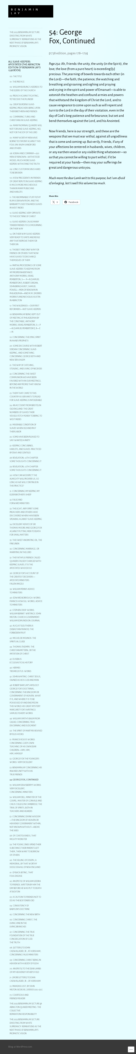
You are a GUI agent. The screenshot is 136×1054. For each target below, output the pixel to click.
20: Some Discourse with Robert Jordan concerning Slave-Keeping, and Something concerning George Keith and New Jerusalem (26, 353)
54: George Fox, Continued (24, 780)
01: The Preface (17, 82)
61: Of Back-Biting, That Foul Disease (21, 874)
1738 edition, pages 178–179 (68, 53)
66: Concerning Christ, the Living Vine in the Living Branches (23, 923)
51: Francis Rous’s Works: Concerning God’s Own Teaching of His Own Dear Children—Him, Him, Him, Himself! (23, 746)
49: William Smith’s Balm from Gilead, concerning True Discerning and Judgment (25, 722)
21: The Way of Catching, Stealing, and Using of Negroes (26, 367)
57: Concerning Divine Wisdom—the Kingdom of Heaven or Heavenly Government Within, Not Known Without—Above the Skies (25, 823)
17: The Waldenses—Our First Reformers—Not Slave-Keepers (25, 307)
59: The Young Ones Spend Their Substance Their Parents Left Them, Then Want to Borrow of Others (25, 849)
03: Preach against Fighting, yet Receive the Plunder (24, 97)
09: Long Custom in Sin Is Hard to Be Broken (25, 171)
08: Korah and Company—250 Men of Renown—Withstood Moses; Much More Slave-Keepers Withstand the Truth (25, 158)
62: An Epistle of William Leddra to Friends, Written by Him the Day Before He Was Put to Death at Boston (25, 886)
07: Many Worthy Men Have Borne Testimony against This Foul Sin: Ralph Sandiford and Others (25, 143)
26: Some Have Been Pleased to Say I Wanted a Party (24, 439)
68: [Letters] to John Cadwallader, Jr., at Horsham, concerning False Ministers (25, 951)
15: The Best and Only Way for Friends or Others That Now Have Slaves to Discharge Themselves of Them (24, 255)
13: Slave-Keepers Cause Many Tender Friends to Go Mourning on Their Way (26, 225)
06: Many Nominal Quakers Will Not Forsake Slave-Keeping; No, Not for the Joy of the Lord (26, 129)
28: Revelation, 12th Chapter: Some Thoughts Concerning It (25, 460)
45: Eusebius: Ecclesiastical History (21, 661)
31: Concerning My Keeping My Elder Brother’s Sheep (25, 493)
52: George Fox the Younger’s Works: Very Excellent (24, 760)
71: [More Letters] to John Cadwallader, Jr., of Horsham (25, 979)
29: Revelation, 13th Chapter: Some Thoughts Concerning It (25, 468)
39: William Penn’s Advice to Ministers (22, 591)
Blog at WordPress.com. (20, 1047)
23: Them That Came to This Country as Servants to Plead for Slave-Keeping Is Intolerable (26, 396)
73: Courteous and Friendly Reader (19, 997)
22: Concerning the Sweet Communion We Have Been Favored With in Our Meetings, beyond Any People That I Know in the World (25, 381)
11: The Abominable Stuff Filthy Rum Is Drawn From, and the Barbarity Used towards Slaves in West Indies (26, 202)
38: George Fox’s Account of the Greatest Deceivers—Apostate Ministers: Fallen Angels (24, 578)
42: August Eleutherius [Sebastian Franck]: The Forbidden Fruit (22, 629)
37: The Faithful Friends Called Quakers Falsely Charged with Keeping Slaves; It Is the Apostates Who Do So (25, 562)
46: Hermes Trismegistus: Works (20, 669)
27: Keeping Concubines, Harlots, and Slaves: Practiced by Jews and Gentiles (25, 449)
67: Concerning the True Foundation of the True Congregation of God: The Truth (22, 937)
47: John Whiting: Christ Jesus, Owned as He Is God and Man (25, 678)
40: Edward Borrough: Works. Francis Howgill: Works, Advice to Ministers (26, 601)
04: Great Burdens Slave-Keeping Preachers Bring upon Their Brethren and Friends (25, 108)
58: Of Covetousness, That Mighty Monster (23, 837)
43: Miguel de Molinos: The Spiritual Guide (23, 640)
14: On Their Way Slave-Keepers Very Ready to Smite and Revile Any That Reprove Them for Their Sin (25, 239)
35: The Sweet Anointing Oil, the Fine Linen (26, 542)
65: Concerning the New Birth (25, 914)
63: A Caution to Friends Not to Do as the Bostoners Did (25, 899)
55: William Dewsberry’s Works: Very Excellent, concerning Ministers (25, 788)
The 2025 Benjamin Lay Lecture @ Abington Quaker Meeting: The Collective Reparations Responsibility (26, 1009)
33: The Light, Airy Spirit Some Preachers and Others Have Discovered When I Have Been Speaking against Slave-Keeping (26, 514)
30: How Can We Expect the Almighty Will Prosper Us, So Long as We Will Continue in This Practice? (24, 480)
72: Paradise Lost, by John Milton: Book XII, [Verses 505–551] (26, 988)
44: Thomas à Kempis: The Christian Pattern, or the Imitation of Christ (23, 650)
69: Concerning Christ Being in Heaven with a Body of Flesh (25, 962)
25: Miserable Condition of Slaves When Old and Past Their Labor (23, 428)
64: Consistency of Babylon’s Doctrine (20, 907)
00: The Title (16, 76)
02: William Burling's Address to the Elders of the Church (26, 89)
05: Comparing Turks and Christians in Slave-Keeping (24, 118)
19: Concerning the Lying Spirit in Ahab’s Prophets (25, 339)
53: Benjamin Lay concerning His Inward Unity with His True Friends (26, 771)
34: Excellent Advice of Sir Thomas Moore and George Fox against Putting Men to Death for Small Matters (26, 529)
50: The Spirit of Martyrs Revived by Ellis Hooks (26, 732)
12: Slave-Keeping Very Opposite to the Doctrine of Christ (25, 215)
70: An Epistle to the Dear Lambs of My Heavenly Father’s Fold (25, 970)
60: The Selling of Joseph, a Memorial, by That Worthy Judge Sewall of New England (25, 863)
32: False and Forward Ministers (20, 502)
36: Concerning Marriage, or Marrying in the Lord (24, 550)
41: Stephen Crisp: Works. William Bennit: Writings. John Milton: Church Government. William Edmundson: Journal (25, 615)
